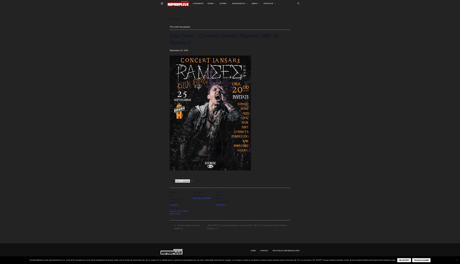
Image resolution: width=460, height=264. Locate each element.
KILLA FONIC (182, 211)
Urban (254, 3)
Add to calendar (182, 181)
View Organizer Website (202, 198)
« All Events (175, 19)
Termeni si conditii (421, 260)
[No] (457, 260)
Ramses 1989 (175, 213)
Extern (223, 3)
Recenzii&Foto (238, 3)
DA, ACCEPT (404, 260)
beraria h (173, 211)
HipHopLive (268, 3)
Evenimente (198, 3)
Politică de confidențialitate (286, 251)
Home (253, 251)
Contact (264, 251)
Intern (210, 3)
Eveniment (174, 205)
